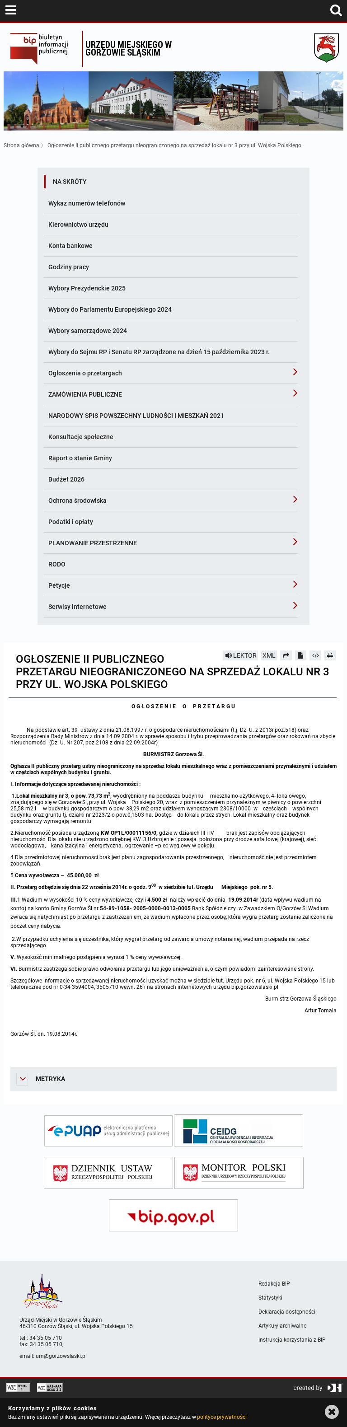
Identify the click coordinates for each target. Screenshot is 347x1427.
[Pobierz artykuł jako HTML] (315, 655)
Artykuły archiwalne (282, 1326)
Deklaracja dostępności (286, 1312)
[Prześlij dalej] (286, 655)
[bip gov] (173, 1215)
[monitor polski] (239, 1173)
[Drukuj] (330, 655)
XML (269, 655)
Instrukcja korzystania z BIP (292, 1340)
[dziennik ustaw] (108, 1173)
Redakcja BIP (274, 1284)
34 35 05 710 (45, 1338)
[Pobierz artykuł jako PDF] (301, 655)
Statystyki (270, 1298)
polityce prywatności (222, 1417)
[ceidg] (238, 1130)
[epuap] (108, 1130)
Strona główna (21, 145)
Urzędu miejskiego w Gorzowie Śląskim (128, 48)
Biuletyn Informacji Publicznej (44, 49)
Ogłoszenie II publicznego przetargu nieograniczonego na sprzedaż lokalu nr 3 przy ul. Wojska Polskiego (174, 145)
